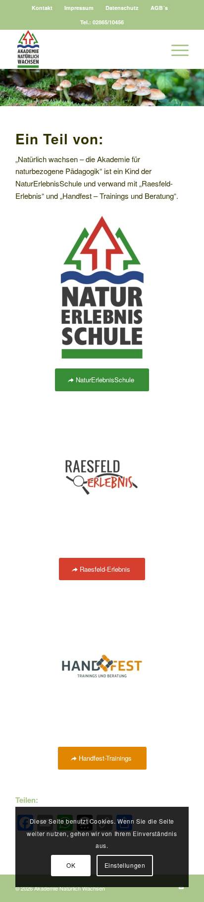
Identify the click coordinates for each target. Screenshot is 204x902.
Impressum (79, 7)
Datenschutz (122, 7)
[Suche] (151, 49)
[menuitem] (42, 7)
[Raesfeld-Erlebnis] (102, 477)
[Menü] (175, 49)
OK (70, 865)
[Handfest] (102, 666)
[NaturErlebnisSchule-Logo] (102, 287)
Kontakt (42, 7)
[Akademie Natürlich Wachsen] (84, 49)
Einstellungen (125, 865)
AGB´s (159, 7)
